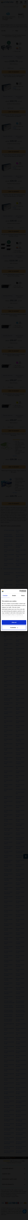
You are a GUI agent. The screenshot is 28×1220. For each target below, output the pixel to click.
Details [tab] (14, 595)
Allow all (14, 622)
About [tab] (23, 595)
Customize (13, 627)
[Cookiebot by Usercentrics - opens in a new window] (19, 591)
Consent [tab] (5, 595)
